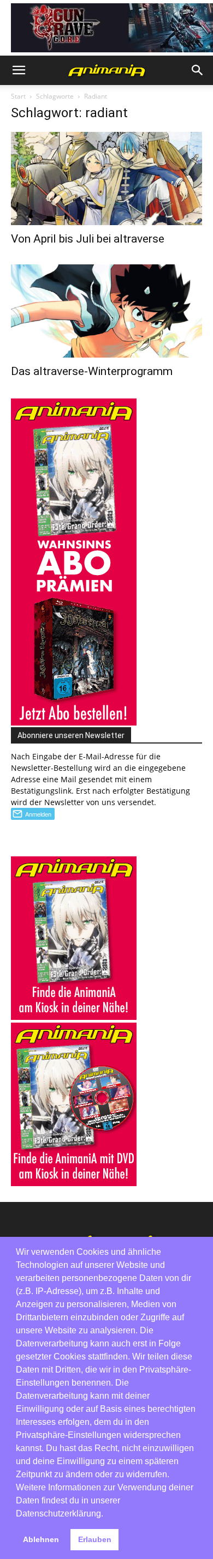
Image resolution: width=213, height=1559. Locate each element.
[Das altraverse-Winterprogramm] (106, 311)
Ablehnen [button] (41, 1539)
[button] (18, 70)
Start (18, 96)
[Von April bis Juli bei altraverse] (106, 178)
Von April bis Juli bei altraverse (87, 238)
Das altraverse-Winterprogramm (92, 371)
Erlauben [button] (94, 1539)
